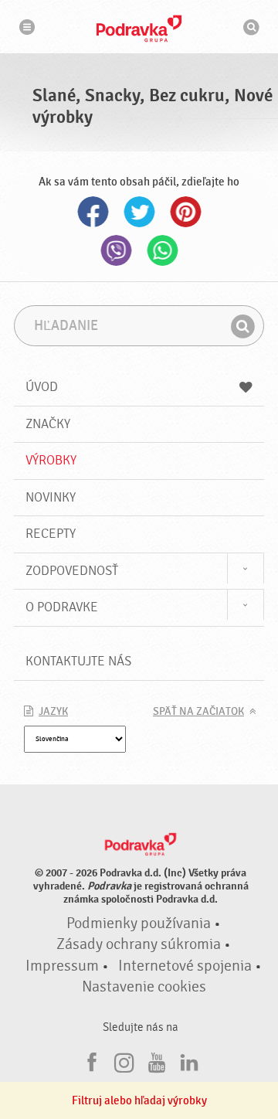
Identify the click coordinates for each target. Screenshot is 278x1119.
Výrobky (50, 460)
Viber (115, 250)
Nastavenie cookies (144, 986)
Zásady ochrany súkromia (138, 944)
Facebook (92, 211)
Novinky (50, 497)
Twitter (139, 211)
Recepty (50, 533)
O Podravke (61, 607)
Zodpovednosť (71, 570)
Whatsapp (162, 250)
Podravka (139, 29)
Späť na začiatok (198, 712)
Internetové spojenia (185, 965)
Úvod (41, 386)
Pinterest (185, 211)
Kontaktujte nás (78, 661)
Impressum (62, 965)
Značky (47, 424)
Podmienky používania (138, 923)
